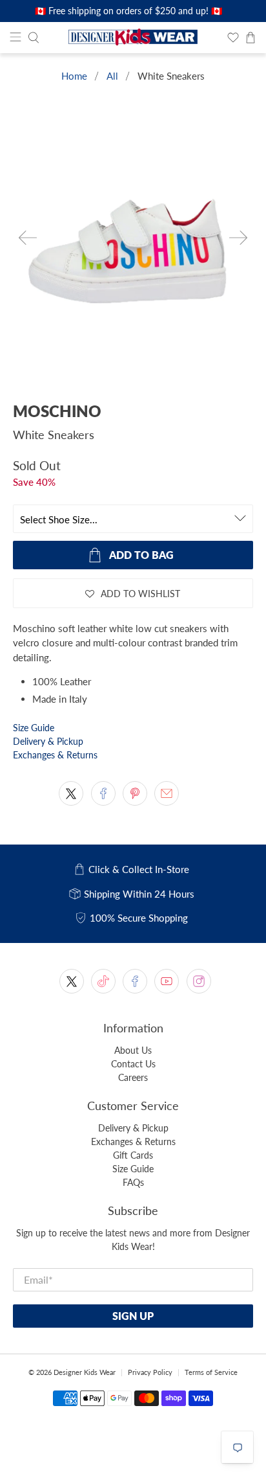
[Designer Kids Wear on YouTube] (166, 981)
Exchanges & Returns (55, 754)
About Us (133, 1050)
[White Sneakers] (132, 248)
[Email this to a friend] (166, 793)
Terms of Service (211, 1372)
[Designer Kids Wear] (133, 37)
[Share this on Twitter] (71, 793)
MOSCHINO (57, 411)
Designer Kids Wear (85, 1372)
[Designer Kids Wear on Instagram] (199, 981)
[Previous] (27, 237)
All (112, 76)
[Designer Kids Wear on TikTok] (103, 981)
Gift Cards (133, 1155)
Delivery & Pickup (48, 741)
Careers (133, 1077)
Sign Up (133, 1316)
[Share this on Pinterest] (135, 793)
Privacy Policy (150, 1372)
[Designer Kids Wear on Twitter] (71, 981)
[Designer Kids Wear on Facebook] (135, 981)
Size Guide (33, 727)
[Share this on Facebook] (103, 793)
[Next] (238, 237)
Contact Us (133, 1063)
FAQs (133, 1182)
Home (74, 76)
